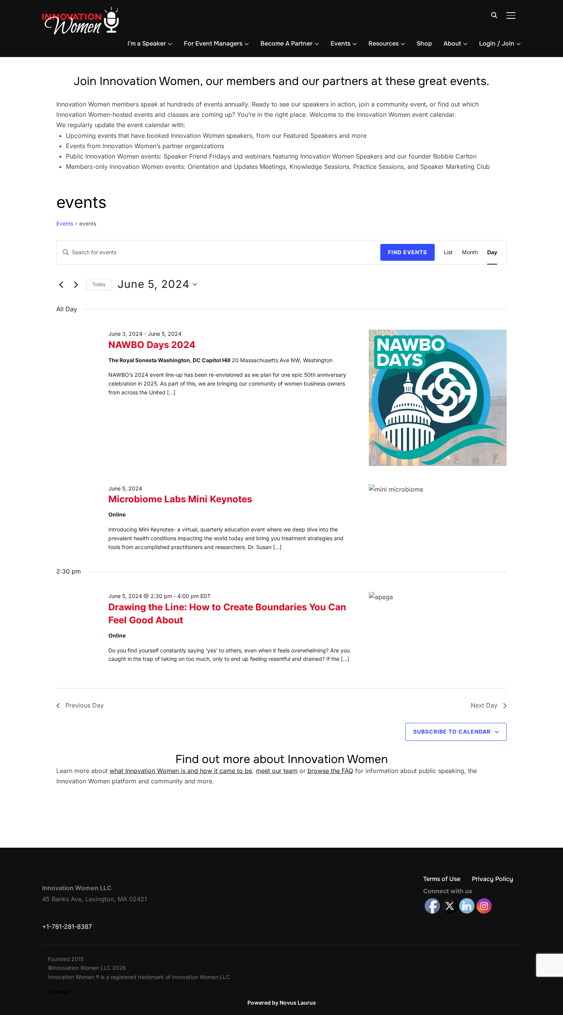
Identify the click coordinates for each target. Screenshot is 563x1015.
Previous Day (84, 705)
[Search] (494, 14)
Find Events (407, 252)
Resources (383, 43)
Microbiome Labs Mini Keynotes (180, 499)
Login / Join (496, 43)
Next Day (484, 705)
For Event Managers (213, 43)
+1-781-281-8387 (67, 926)
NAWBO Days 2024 (151, 344)
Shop (424, 43)
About (452, 43)
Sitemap (58, 991)
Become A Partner (286, 43)
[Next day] (75, 284)
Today (99, 284)
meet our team (277, 771)
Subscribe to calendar (452, 731)
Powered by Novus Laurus (281, 1002)
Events (340, 43)
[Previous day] (60, 284)
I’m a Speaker (147, 43)
